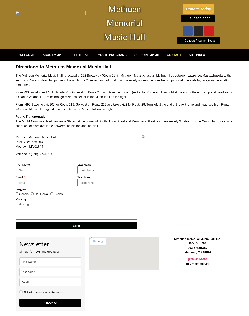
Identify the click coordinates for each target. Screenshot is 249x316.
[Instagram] (198, 31)
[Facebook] (188, 31)
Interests (21, 189)
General (24, 194)
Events (58, 194)
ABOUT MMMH (53, 55)
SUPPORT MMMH (146, 55)
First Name (23, 164)
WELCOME (27, 55)
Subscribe (50, 303)
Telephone (83, 177)
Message (21, 199)
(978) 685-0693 (197, 259)
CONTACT (174, 55)
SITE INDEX (197, 55)
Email (20, 177)
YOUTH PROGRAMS (112, 55)
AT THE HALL (80, 55)
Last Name (84, 164)
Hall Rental (41, 194)
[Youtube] (209, 31)
